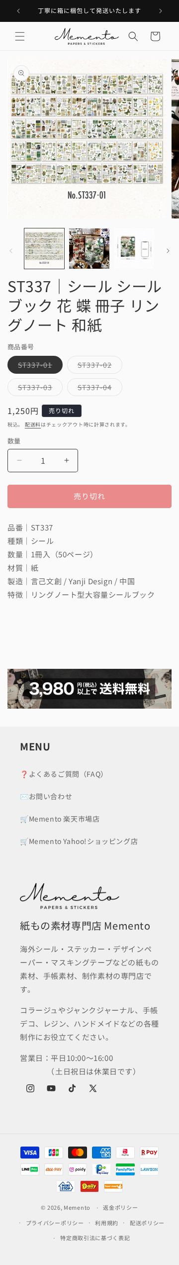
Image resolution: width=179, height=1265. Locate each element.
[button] (20, 36)
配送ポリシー (147, 1223)
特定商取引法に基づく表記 (95, 1238)
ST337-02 (98, 366)
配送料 (33, 424)
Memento (77, 1207)
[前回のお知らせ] (18, 11)
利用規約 (106, 1223)
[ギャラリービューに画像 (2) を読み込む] (89, 248)
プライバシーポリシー (55, 1223)
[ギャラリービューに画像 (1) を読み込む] (44, 248)
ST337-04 (98, 389)
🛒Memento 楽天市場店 (59, 819)
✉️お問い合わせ (46, 796)
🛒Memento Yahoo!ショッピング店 (79, 841)
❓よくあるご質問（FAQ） (64, 774)
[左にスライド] (11, 251)
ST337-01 (38, 366)
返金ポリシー (120, 1207)
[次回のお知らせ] (161, 11)
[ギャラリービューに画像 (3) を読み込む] (134, 248)
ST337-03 (38, 389)
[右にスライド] (168, 251)
